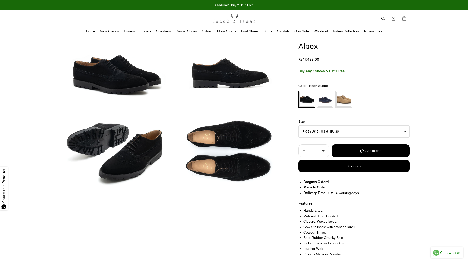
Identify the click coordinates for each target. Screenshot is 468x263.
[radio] (306, 99)
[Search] (383, 18)
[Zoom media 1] (115, 74)
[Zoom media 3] (115, 150)
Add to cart (373, 151)
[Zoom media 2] (230, 74)
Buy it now (354, 166)
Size (301, 121)
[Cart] (404, 18)
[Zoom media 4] (230, 150)
